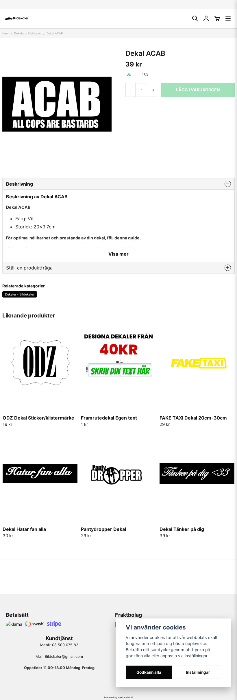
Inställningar (198, 672)
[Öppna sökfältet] (195, 18)
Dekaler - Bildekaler (27, 33)
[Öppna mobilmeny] (228, 18)
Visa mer (118, 254)
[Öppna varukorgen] (217, 18)
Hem (5, 33)
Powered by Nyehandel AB (118, 697)
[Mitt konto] (206, 18)
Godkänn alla (148, 672)
